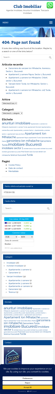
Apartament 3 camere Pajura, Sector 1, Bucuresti (30, 74)
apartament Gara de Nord (16, 134)
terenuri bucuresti (18, 155)
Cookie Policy (14, 165)
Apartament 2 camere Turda (18, 127)
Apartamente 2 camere (19, 269)
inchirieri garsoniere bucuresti (11, 152)
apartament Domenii (34, 127)
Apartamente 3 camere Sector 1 (24, 130)
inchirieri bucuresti (46, 148)
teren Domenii (33, 152)
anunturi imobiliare (16, 123)
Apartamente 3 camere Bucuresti (14, 313)
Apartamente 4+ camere (19, 286)
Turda (30, 155)
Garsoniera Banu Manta (28, 320)
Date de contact (16, 168)
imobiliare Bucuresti (25, 144)
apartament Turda (35, 137)
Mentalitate (14, 171)
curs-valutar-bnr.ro (16, 248)
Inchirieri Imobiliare (15, 266)
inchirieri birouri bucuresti (32, 148)
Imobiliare (11, 263)
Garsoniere (13, 272)
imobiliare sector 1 (12, 148)
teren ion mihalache (43, 332)
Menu (5, 22)
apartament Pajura (22, 137)
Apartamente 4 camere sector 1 (14, 315)
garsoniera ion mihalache (23, 140)
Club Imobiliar (27, 6)
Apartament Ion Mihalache (22, 317)
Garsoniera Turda (31, 323)
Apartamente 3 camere (19, 283)
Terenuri (12, 292)
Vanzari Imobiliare (14, 276)
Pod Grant (25, 152)
